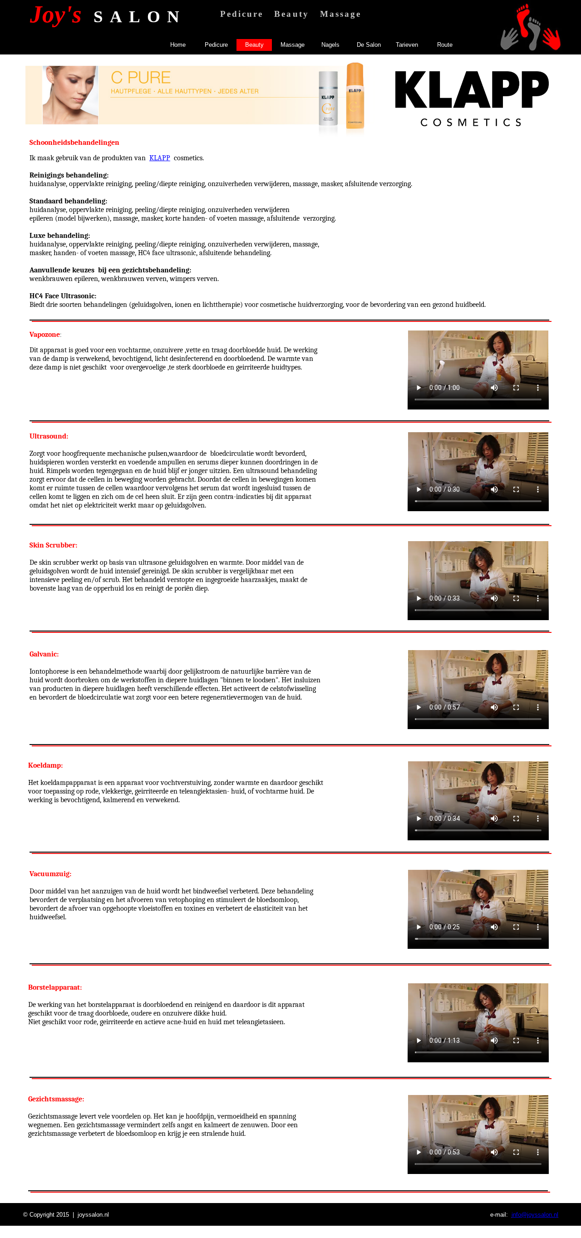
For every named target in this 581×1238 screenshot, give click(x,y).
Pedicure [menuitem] (216, 44)
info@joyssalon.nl (535, 1214)
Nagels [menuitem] (330, 44)
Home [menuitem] (178, 44)
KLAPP (159, 158)
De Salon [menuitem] (369, 44)
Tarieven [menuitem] (407, 44)
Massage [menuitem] (293, 44)
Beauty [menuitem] (254, 44)
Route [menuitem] (445, 44)
